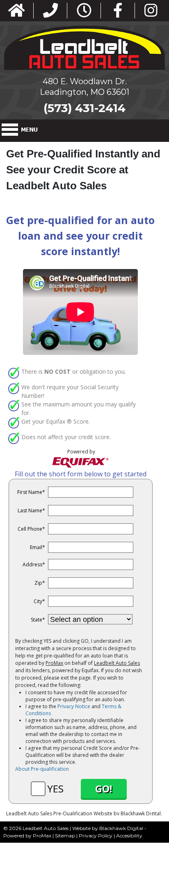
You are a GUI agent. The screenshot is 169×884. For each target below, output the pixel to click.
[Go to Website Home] (16, 10)
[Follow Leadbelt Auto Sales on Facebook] (118, 10)
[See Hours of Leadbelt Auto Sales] (84, 10)
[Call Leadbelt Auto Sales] (50, 10)
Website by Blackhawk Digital (107, 828)
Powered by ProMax (27, 835)
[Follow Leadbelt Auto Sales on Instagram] (151, 10)
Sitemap (65, 835)
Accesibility (129, 835)
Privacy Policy (95, 835)
